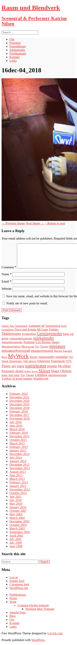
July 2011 (15, 496)
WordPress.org (18, 588)
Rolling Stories (31, 371)
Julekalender (17, 50)
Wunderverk (41, 378)
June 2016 (15, 425)
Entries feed (16, 581)
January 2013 (17, 486)
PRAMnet (64, 366)
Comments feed (19, 584)
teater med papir (11, 375)
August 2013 (17, 471)
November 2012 (19, 489)
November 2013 (19, 468)
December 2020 (19, 400)
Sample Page (17, 612)
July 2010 (15, 500)
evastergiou (29, 334)
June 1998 (15, 546)
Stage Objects (61, 371)
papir (20, 366)
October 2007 (18, 510)
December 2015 (19, 436)
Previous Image (13, 223)
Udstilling (41, 375)
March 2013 (17, 478)
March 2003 (17, 528)
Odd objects (29, 361)
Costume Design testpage (33, 605)
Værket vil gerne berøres (17, 378)
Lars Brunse (43, 342)
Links (13, 60)
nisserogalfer (46, 357)
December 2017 (19, 415)
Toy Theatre (27, 375)
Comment (9, 267)
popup (52, 366)
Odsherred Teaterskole (51, 361)
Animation (52, 326)
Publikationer (17, 53)
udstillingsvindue (57, 375)
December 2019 (19, 404)
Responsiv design (12, 371)
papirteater (35, 365)
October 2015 (18, 439)
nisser (34, 357)
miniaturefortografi (16, 351)
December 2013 (19, 464)
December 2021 (19, 397)
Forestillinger (17, 46)
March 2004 (17, 518)
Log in (13, 577)
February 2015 (18, 447)
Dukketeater (11, 333)
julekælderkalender (12, 342)
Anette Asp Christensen (14, 325)
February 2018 (18, 411)
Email (6, 281)
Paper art (9, 366)
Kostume (29, 342)
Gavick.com (55, 633)
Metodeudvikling (11, 346)
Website (6, 288)
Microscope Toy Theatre (35, 346)
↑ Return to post (55, 223)
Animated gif (36, 325)
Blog (12, 616)
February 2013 (18, 482)
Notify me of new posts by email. (27, 303)
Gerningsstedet (49, 333)
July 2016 (15, 422)
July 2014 (15, 457)
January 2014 (17, 461)
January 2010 (17, 507)
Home (13, 598)
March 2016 (17, 429)
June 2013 (15, 475)
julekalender (43, 338)
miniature (57, 346)
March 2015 (17, 443)
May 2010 (15, 503)
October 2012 (18, 493)
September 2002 (19, 532)
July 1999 (15, 542)
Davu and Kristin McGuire (31, 329)
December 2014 (19, 454)
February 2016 (18, 432)
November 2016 (19, 418)
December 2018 (19, 408)
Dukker (53, 329)
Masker (56, 342)
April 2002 (16, 535)
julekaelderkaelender (20, 338)
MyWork (18, 356)
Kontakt (14, 57)
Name (6, 274)
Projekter (15, 43)
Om (11, 39)
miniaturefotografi (42, 350)
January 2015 (17, 450)
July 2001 (15, 539)
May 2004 (15, 514)
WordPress (38, 640)
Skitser (44, 370)
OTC (69, 361)
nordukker (61, 357)
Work (12, 601)
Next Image (35, 223)
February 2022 (18, 393)
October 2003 (18, 525)
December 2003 (19, 521)
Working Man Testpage (39, 609)
